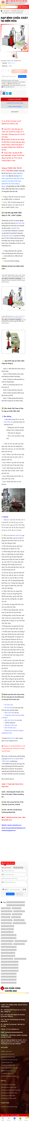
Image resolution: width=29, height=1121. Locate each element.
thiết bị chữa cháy (14, 173)
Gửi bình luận (10, 894)
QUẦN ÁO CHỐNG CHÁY (8, 1065)
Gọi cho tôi (23, 76)
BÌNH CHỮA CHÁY (7, 1051)
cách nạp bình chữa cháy (7, 959)
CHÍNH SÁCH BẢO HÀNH (8, 1096)
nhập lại (20, 894)
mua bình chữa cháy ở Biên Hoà (8, 974)
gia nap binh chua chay (19, 944)
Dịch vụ (3, 1081)
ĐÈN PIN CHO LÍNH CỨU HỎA (9, 1060)
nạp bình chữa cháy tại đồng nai (8, 950)
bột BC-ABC (13, 178)
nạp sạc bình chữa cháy (6, 911)
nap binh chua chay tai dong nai (8, 947)
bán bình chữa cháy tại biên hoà (8, 980)
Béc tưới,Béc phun (10, 727)
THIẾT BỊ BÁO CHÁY (7, 1062)
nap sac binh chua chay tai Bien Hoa (9, 971)
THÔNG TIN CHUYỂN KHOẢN (9, 1107)
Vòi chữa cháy (9, 704)
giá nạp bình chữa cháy (6, 944)
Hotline (20, 1120)
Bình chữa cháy (9, 712)
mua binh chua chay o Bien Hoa (8, 977)
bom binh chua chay (17, 914)
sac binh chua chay (16, 917)
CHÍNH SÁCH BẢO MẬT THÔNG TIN (11, 1090)
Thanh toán (5, 1103)
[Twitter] (7, 93)
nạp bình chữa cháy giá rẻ (7, 941)
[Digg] (10, 93)
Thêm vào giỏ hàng (20, 71)
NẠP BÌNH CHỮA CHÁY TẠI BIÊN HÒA (16, 902)
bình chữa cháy (19, 223)
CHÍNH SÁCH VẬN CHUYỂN (9, 1098)
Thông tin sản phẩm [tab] (15, 99)
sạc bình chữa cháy (5, 917)
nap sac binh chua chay (19, 911)
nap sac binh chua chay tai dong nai (9, 965)
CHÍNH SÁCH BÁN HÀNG (8, 1085)
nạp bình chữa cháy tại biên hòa (8, 935)
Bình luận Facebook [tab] (15, 106)
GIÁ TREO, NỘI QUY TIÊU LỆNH (10, 1068)
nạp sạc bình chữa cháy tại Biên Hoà (9, 968)
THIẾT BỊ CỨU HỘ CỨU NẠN (9, 1076)
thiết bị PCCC (11, 738)
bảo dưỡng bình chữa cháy (19, 923)
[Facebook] (4, 93)
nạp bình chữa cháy (9, 235)
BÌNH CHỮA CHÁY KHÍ (17, 316)
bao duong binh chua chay (7, 926)
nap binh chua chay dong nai (8, 956)
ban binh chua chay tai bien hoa (8, 982)
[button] (20, 7)
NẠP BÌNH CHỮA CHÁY (8, 1054)
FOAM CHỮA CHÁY (7, 1071)
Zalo (14, 1120)
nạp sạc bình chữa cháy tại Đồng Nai (9, 962)
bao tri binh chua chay (6, 923)
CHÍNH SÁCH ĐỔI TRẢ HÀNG (9, 1093)
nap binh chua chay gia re (21, 941)
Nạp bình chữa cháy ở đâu (7, 929)
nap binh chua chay (16, 908)
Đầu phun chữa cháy (11, 725)
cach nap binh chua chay (20, 959)
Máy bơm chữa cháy (11, 720)
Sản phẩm (4, 1047)
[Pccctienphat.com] (14, 4)
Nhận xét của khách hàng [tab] (15, 103)
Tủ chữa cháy (8, 707)
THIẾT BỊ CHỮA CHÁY (7, 1073)
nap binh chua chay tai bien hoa (8, 938)
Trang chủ (9, 1120)
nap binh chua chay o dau (7, 932)
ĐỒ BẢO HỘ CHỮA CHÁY (8, 1057)
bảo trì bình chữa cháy (19, 920)
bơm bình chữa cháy (6, 914)
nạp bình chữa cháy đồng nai (8, 953)
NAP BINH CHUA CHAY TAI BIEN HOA (16, 905)
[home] (1, 11)
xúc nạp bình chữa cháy (6, 920)
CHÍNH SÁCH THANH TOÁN (9, 1087)
